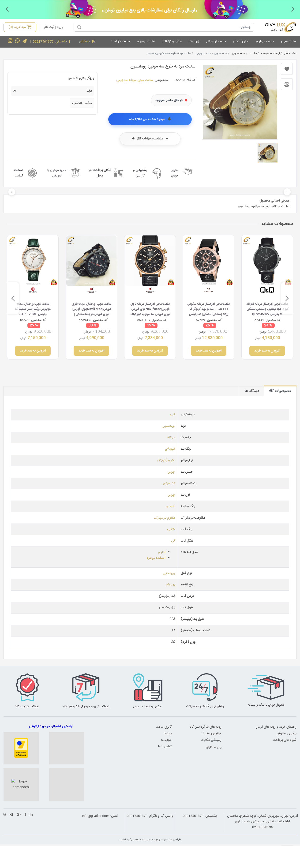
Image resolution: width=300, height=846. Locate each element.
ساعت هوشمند (120, 41)
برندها (168, 733)
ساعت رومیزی (146, 41)
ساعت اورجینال (216, 41)
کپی (172, 414)
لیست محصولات (270, 53)
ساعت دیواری (265, 41)
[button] (293, 9)
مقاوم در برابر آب (164, 518)
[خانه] (277, 27)
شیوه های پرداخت (284, 740)
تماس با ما (165, 746)
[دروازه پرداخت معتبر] (21, 748)
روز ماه (170, 585)
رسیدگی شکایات (211, 740)
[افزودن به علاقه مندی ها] (287, 69)
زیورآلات (194, 41)
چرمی (171, 472)
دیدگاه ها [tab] (252, 391)
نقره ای (170, 506)
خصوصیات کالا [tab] (280, 391)
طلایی (171, 529)
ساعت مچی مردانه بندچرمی (134, 80)
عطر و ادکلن (241, 41)
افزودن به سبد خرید (267, 351)
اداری (161, 552)
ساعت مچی (288, 41)
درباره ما (166, 740)
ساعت (253, 53)
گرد (173, 541)
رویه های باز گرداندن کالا (205, 727)
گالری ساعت (164, 727)
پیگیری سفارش (286, 733)
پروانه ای (169, 573)
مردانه (171, 437)
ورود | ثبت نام (53, 27)
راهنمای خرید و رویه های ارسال (275, 727)
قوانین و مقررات (210, 733)
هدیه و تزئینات (172, 41)
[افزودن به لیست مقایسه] (287, 84)
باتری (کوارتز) (166, 460)
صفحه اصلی (289, 53)
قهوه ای (170, 449)
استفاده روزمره (156, 558)
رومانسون (168, 426)
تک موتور (169, 483)
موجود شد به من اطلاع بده (147, 119)
